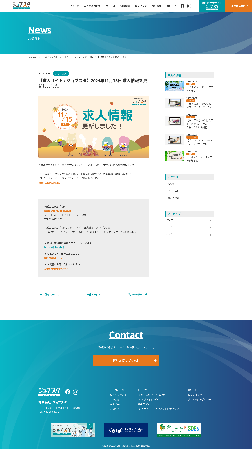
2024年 (169, 234)
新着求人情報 (172, 198)
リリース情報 (172, 190)
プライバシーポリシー (199, 399)
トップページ (72, 6)
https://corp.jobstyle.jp (57, 210)
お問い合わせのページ (56, 268)
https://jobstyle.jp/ (49, 182)
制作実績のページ (53, 258)
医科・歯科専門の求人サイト (154, 394)
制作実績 (125, 6)
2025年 (169, 227)
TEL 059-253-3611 (48, 411)
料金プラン (141, 6)
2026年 (169, 220)
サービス (110, 6)
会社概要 (156, 6)
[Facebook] (182, 6)
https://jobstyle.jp (54, 247)
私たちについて (92, 6)
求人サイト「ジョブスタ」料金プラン (159, 408)
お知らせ (171, 6)
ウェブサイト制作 (148, 399)
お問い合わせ (195, 394)
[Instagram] (189, 5)
